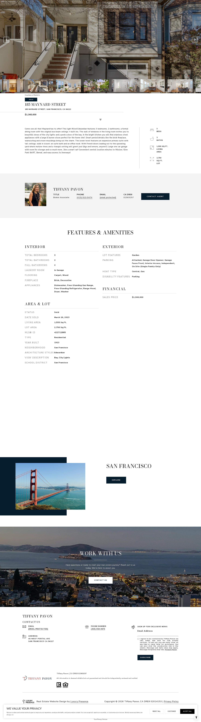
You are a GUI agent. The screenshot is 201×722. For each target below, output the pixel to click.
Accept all (187, 711)
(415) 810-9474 (84, 197)
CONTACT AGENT (155, 196)
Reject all (156, 711)
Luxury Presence (79, 701)
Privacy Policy (171, 650)
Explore (116, 480)
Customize (172, 711)
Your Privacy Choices (100, 719)
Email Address (145, 631)
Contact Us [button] (100, 580)
